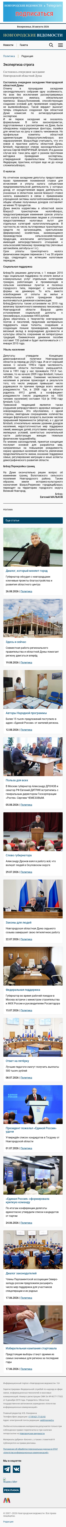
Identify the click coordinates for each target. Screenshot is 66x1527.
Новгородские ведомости (32, 1433)
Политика (9, 56)
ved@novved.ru (47, 1420)
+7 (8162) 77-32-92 (36, 1416)
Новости (8, 45)
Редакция (8, 1521)
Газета (24, 45)
